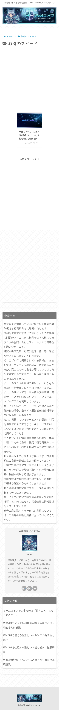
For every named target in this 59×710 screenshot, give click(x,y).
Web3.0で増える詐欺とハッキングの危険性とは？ (29, 637)
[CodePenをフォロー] (24, 588)
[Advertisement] (29, 78)
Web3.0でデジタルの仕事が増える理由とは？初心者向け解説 (29, 625)
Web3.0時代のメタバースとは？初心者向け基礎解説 (29, 662)
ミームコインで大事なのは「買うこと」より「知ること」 (28, 613)
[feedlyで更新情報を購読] (29, 588)
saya (29, 554)
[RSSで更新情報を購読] (34, 588)
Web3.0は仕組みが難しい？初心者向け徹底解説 (29, 649)
